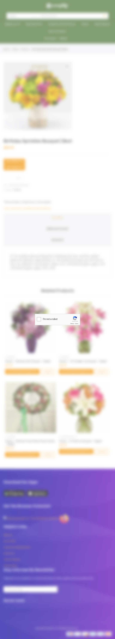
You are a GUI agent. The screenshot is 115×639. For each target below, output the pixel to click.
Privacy (72, 323)
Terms (76, 323)
